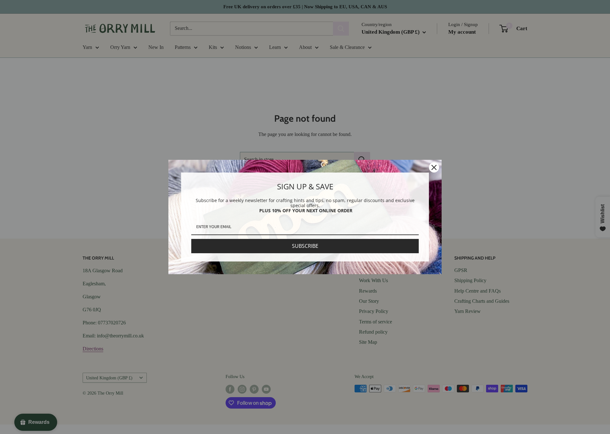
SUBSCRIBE (305, 245)
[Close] (434, 167)
